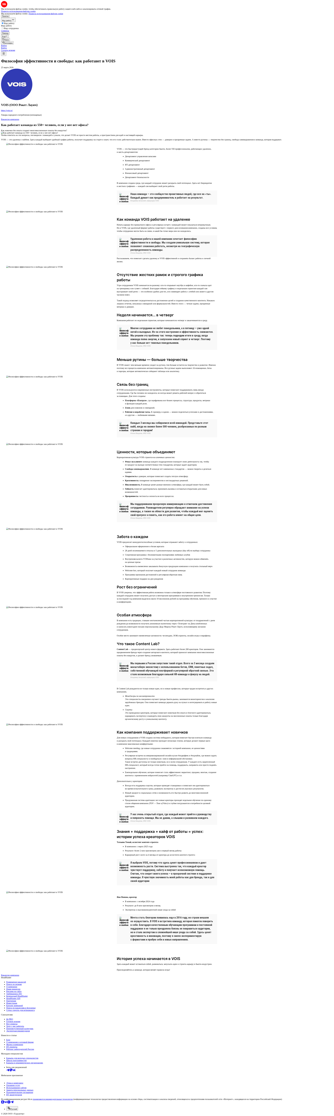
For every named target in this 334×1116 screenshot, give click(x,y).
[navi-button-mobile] (3, 54)
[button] (4, 45)
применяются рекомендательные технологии (53, 1099)
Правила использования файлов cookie (46, 14)
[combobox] (12, 1108)
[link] (5, 39)
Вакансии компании (10, 119)
